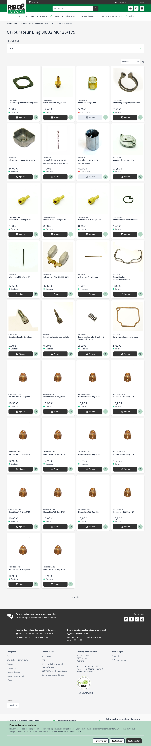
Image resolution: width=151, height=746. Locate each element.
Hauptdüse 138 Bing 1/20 (54, 512)
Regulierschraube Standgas (20, 337)
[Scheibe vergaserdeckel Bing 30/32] (23, 82)
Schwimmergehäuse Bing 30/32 (21, 160)
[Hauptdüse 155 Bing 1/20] (23, 434)
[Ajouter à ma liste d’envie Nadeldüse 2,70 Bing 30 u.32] (36, 234)
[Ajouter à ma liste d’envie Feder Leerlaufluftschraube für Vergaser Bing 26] (105, 354)
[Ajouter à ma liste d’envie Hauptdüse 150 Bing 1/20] (70, 469)
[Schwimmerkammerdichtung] (128, 316)
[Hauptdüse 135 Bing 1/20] (93, 491)
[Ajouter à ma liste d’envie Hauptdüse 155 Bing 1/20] (36, 469)
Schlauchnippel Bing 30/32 (54, 103)
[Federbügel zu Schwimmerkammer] (128, 257)
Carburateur (38, 23)
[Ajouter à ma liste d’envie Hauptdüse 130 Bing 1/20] (36, 584)
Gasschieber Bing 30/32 (88, 160)
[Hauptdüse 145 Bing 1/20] (128, 434)
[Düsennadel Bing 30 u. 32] (23, 257)
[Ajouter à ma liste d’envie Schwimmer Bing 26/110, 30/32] (70, 294)
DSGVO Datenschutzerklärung (54, 671)
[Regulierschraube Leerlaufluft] (58, 316)
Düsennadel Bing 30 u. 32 (19, 277)
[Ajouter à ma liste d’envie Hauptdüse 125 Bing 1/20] (70, 584)
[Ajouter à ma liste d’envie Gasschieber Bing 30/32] (105, 177)
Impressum (46, 656)
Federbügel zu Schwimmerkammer (121, 278)
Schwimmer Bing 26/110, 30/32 (56, 277)
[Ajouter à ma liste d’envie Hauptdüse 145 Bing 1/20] (140, 469)
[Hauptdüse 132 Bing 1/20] (128, 491)
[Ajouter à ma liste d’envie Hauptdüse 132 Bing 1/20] (140, 526)
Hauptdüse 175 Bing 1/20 (19, 397)
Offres (131, 16)
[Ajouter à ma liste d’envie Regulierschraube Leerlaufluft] (70, 354)
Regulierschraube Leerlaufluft (56, 337)
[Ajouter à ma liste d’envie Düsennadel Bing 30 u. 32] (36, 294)
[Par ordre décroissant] (143, 61)
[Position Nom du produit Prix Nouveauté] (130, 61)
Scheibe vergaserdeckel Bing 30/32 (23, 103)
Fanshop (57, 16)
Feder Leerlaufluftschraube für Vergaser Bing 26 (91, 338)
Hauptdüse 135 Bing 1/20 (88, 512)
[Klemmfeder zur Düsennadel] (128, 199)
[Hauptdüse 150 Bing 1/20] (58, 434)
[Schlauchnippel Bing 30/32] (58, 82)
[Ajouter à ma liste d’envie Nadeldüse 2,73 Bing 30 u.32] (70, 234)
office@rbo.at (90, 671)
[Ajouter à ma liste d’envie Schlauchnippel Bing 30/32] (70, 117)
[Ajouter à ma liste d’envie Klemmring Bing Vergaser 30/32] (140, 117)
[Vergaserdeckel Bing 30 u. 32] (128, 140)
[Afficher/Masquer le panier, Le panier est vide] (142, 8)
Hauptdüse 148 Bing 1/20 (88, 454)
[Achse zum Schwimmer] (93, 257)
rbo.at (141, 2)
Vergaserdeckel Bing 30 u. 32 (125, 160)
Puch (16, 16)
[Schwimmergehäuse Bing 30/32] (23, 140)
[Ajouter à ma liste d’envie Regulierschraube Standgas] (36, 354)
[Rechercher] (95, 8)
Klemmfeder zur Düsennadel (125, 219)
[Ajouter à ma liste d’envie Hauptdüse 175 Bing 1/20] (36, 411)
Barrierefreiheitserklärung (53, 675)
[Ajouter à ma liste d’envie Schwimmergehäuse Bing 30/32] (36, 177)
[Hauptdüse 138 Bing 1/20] (58, 491)
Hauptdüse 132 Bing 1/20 (123, 512)
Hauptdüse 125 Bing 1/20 (54, 569)
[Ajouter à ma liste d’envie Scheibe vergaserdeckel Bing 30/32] (36, 117)
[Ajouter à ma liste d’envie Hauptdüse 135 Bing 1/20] (105, 526)
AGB (43, 660)
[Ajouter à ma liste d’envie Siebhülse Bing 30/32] (105, 117)
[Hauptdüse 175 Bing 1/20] (23, 376)
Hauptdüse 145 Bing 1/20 (123, 454)
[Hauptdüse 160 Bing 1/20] (128, 376)
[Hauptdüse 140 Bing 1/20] (23, 491)
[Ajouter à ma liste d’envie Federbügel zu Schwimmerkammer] (140, 294)
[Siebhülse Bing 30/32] (93, 82)
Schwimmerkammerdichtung (125, 337)
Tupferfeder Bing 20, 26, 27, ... (55, 160)
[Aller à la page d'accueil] (16, 7)
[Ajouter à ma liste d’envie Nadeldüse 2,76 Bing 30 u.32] (105, 234)
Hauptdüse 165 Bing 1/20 (88, 397)
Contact (134, 2)
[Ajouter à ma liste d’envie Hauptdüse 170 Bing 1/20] (70, 411)
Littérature (70, 16)
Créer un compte (119, 660)
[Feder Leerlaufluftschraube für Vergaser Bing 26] (93, 316)
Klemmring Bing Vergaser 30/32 (126, 103)
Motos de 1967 (25, 23)
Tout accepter (134, 741)
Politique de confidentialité (69, 731)
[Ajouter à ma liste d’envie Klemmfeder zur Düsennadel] (140, 234)
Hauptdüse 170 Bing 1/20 (54, 397)
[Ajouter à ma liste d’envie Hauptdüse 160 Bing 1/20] (140, 411)
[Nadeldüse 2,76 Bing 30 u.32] (93, 199)
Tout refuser (117, 741)
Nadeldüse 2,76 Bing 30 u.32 (90, 219)
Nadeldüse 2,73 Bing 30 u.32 (55, 219)
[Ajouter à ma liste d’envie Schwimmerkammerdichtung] (140, 354)
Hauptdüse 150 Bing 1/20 (54, 454)
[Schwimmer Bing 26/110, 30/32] (58, 257)
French (11, 705)
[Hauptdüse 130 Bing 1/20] (23, 549)
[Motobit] (86, 692)
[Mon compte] (130, 8)
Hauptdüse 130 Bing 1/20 (19, 569)
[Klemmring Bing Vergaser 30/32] (128, 82)
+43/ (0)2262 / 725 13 (121, 2)
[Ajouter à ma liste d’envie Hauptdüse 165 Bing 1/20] (105, 411)
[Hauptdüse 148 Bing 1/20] (93, 434)
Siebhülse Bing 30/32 (87, 103)
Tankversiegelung (88, 16)
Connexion (116, 656)
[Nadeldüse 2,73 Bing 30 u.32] (58, 199)
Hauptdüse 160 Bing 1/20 (123, 397)
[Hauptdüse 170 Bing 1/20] (58, 376)
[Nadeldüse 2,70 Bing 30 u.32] (23, 199)
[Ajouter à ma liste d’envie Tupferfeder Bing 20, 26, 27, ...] (70, 177)
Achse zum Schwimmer (88, 277)
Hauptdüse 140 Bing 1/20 (19, 512)
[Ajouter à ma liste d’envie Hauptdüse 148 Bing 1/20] (105, 469)
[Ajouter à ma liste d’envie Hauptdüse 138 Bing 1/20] (70, 526)
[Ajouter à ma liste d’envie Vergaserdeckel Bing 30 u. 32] (140, 177)
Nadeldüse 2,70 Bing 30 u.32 (20, 219)
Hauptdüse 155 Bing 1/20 (19, 454)
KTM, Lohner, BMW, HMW (34, 16)
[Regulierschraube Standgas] (23, 316)
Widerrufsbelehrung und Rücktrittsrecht (52, 665)
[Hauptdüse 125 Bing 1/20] (58, 549)
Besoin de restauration (110, 16)
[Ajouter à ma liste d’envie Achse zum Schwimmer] (105, 294)
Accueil (9, 23)
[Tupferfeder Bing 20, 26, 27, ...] (58, 140)
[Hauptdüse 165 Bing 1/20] (93, 376)
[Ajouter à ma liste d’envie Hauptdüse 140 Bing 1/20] (36, 526)
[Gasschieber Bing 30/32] (93, 140)
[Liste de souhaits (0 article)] (136, 8)
